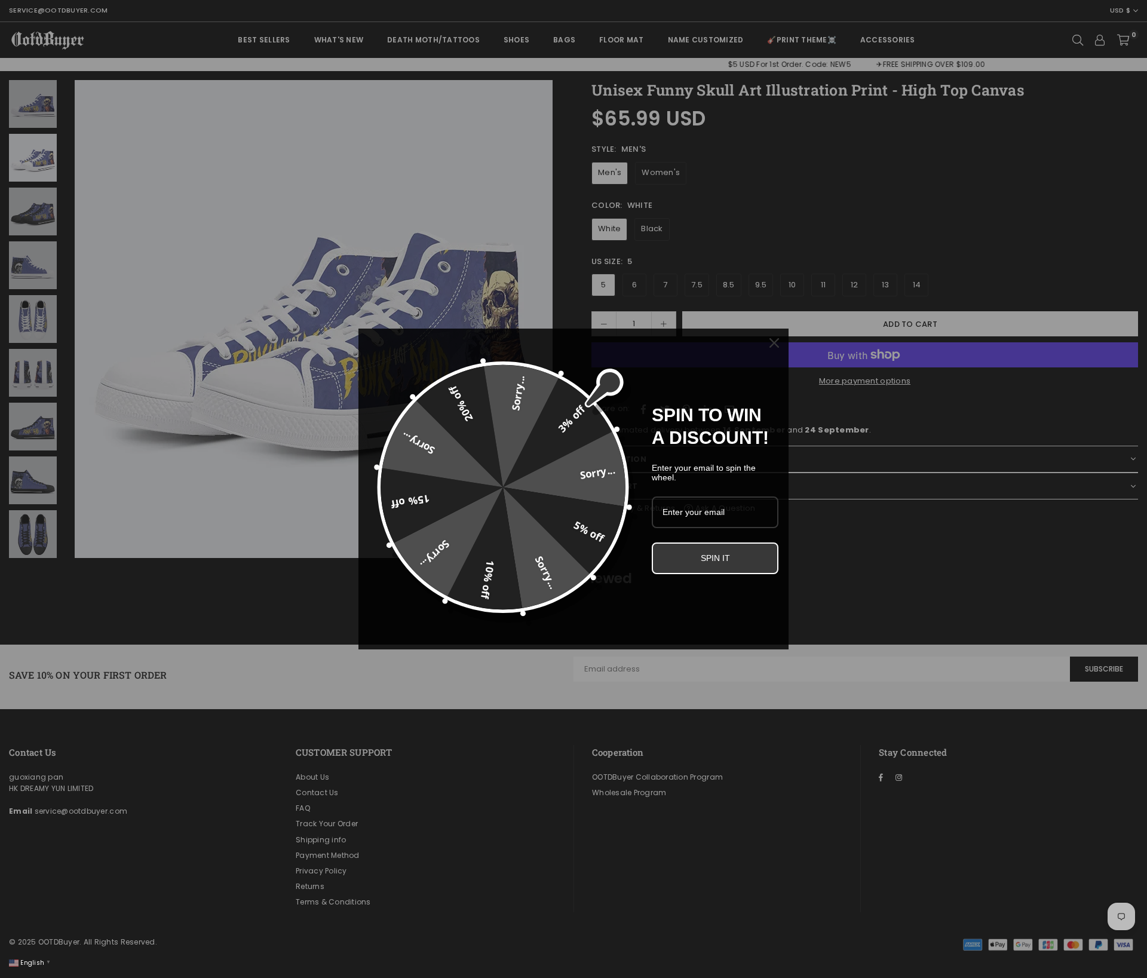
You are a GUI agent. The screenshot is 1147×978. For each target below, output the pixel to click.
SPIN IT (715, 558)
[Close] (774, 343)
